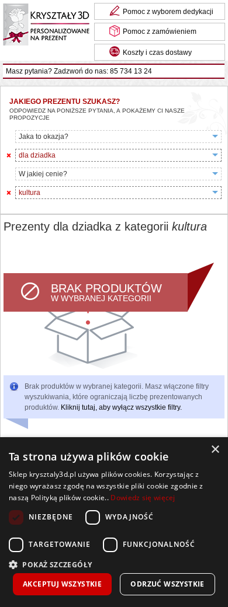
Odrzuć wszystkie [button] (167, 584)
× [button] (214, 449)
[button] (114, 563)
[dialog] (114, 522)
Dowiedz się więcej (142, 498)
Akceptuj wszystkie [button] (62, 584)
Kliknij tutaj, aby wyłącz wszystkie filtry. (121, 407)
